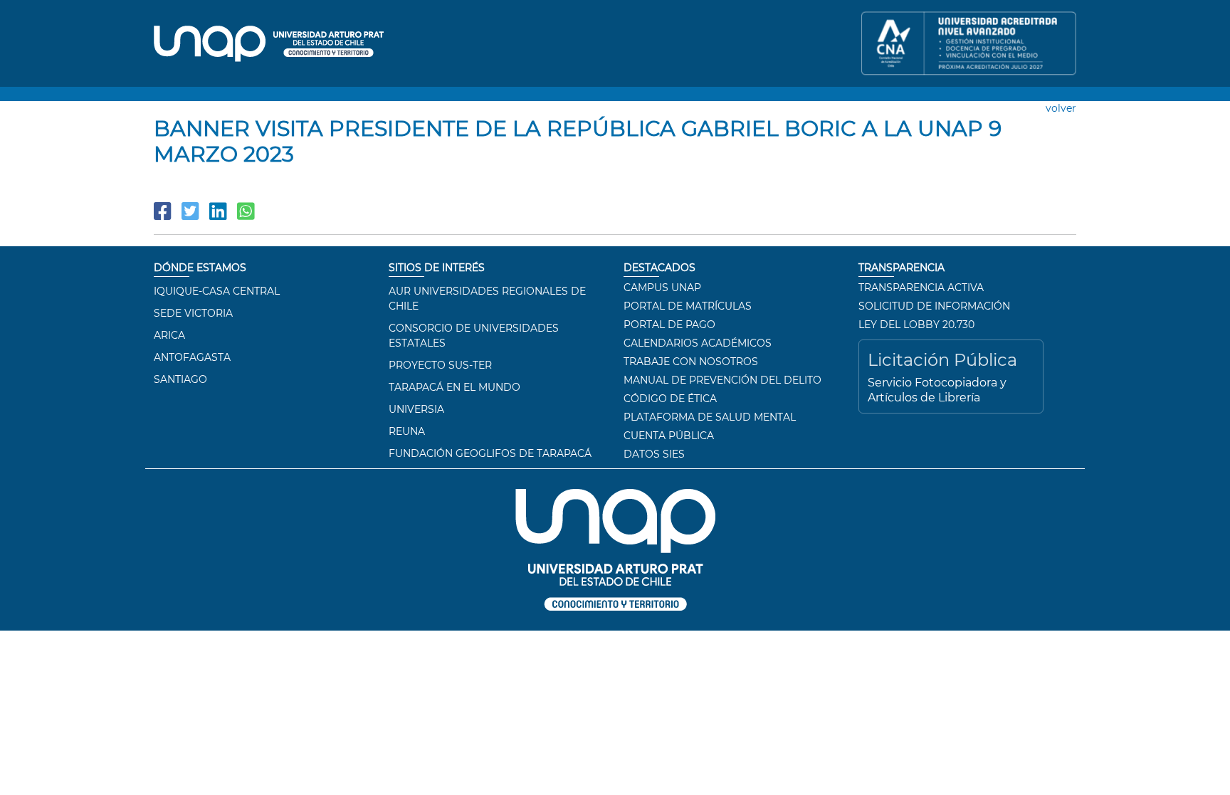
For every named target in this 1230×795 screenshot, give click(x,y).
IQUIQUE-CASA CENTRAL (217, 291)
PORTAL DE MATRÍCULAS (688, 306)
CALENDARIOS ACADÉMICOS (698, 343)
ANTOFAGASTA (192, 357)
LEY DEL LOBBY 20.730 (916, 324)
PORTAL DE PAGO (669, 324)
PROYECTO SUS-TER (440, 365)
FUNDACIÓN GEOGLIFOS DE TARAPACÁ (490, 453)
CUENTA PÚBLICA (669, 435)
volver (1061, 108)
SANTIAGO (180, 379)
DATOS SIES (654, 454)
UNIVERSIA (416, 409)
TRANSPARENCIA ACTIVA (921, 287)
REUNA (407, 431)
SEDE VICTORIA (193, 313)
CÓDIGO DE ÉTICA (670, 398)
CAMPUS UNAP (662, 287)
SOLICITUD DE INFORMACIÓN (934, 306)
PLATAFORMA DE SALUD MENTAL (710, 417)
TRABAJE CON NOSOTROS (691, 361)
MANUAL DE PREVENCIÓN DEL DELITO (722, 380)
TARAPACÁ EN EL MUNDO (454, 387)
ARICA (169, 335)
